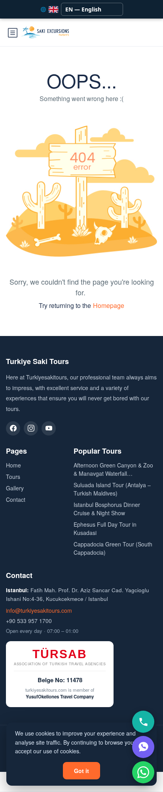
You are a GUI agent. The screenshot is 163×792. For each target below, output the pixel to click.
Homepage (108, 305)
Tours (13, 476)
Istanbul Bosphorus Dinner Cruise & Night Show (107, 509)
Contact (15, 499)
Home (13, 465)
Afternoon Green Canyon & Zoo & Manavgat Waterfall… (113, 469)
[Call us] (143, 722)
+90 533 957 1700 (29, 621)
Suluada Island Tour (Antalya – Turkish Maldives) (112, 489)
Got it (81, 771)
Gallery (15, 488)
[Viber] (143, 747)
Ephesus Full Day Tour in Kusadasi (105, 528)
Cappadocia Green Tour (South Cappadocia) (113, 548)
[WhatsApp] (143, 772)
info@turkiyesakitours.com (39, 610)
